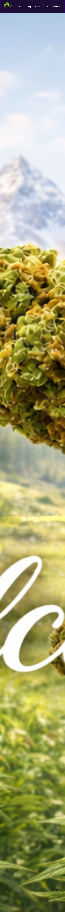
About (46, 6)
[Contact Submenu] (60, 6)
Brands (38, 6)
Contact (55, 6)
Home (21, 6)
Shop (29, 6)
